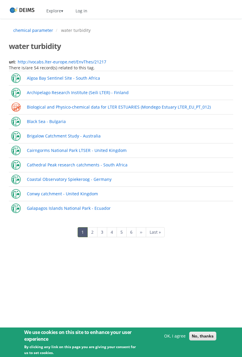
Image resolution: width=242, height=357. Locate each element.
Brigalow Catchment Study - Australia (64, 136)
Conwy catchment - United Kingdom (62, 193)
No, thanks (203, 336)
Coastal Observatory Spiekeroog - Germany (69, 179)
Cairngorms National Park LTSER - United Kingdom (77, 150)
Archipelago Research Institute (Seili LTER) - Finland (78, 92)
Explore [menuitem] (53, 11)
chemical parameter (33, 30)
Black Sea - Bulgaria (46, 121)
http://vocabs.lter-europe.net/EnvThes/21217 (62, 62)
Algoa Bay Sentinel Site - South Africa (63, 78)
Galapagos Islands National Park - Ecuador (69, 208)
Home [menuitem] (16, 11)
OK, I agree (175, 336)
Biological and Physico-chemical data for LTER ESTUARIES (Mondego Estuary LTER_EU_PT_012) (119, 107)
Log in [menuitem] (81, 11)
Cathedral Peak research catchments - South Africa (77, 165)
